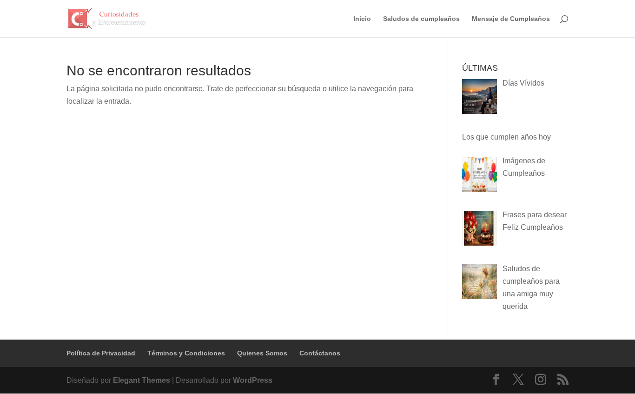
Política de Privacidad (100, 353)
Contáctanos (319, 353)
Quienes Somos (262, 353)
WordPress (252, 380)
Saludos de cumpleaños (421, 18)
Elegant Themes (141, 380)
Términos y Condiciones (186, 353)
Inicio (362, 18)
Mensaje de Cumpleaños (511, 18)
